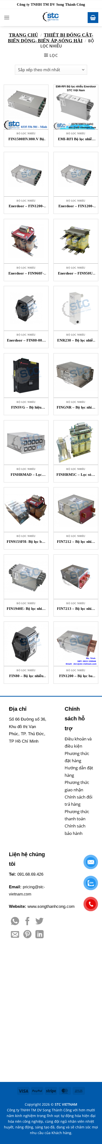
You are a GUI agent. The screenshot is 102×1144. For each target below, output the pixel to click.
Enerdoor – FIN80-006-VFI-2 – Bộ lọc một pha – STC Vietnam (26, 340)
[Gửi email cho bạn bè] (15, 934)
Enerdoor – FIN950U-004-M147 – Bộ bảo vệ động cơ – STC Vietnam (76, 273)
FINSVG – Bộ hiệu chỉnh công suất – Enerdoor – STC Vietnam (26, 407)
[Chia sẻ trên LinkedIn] (39, 934)
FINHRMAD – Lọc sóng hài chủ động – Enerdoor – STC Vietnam (26, 475)
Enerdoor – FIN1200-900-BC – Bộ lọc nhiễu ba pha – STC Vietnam (26, 206)
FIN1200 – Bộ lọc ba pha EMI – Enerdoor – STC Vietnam (75, 676)
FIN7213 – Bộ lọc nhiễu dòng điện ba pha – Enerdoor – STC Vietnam (76, 609)
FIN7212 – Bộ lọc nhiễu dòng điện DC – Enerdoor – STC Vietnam (76, 542)
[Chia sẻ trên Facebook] (27, 921)
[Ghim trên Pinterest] (27, 934)
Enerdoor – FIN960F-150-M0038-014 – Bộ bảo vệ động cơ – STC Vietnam (26, 273)
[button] (7, 17)
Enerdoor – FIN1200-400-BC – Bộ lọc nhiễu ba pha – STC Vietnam (76, 206)
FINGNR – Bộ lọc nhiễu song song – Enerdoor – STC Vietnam (76, 407)
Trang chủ (23, 35)
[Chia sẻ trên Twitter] (39, 921)
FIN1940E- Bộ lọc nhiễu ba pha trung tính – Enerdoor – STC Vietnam (26, 609)
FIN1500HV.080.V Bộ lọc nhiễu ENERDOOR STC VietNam (26, 139)
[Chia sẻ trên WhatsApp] (15, 921)
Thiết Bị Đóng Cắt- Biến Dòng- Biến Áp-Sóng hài (50, 37)
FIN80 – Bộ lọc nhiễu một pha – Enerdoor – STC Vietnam (26, 676)
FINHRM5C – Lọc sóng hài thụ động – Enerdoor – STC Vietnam (75, 475)
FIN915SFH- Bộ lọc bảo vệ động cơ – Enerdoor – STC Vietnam (26, 542)
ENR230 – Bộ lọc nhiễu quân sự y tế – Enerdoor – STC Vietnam (76, 340)
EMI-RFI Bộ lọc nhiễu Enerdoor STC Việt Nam (76, 139)
